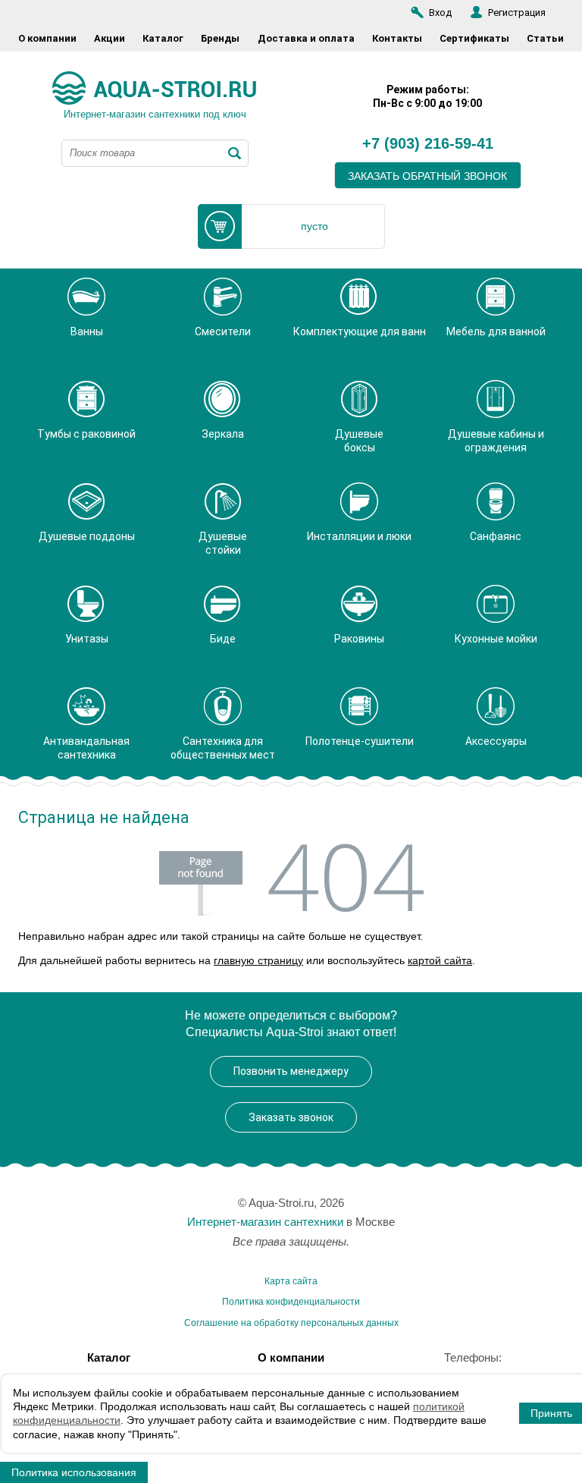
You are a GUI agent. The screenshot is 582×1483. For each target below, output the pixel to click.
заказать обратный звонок (427, 176)
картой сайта (440, 960)
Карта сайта (291, 1281)
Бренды (220, 38)
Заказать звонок (291, 1117)
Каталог (162, 38)
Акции (109, 38)
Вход (440, 12)
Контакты (397, 38)
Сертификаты (474, 38)
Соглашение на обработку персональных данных (291, 1323)
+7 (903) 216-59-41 (427, 144)
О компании (47, 38)
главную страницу (258, 960)
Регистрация (517, 12)
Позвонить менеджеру (291, 1071)
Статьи (545, 38)
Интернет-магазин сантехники (265, 1221)
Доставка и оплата (306, 38)
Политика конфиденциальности (291, 1301)
